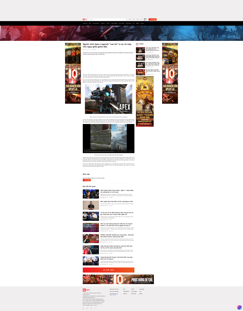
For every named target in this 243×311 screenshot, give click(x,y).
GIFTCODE (121, 23)
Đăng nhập (152, 19)
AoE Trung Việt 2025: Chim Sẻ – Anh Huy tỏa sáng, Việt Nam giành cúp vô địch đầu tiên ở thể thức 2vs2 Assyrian (153, 64)
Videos (142, 23)
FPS (134, 23)
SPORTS (103, 23)
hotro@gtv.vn (95, 305)
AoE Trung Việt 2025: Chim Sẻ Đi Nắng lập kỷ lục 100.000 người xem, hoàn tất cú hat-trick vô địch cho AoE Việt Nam (153, 49)
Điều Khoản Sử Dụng (114, 289)
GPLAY (108, 23)
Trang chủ (85, 23)
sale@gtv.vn (114, 294)
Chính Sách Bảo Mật (114, 291)
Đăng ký (145, 19)
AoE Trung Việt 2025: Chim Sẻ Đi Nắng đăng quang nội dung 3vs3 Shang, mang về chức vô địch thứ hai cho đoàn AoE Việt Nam (152, 56)
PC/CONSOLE (96, 23)
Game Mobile (114, 23)
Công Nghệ (128, 23)
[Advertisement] (121, 9)
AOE (90, 23)
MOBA (137, 23)
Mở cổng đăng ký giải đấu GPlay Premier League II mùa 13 (153, 71)
